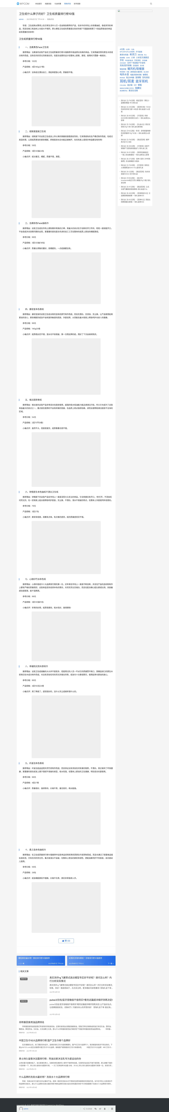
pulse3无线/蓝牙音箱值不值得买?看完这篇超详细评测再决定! (81, 1000)
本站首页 (38, 4)
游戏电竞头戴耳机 (136, 72)
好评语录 (77, 4)
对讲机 (128, 58)
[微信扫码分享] (95, 1109)
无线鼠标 (136, 65)
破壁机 (145, 75)
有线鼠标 (122, 72)
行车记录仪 (123, 85)
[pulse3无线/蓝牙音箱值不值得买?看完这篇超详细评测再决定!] (33, 1007)
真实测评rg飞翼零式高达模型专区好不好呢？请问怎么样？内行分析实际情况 (81, 979)
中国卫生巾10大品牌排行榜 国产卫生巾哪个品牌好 (44, 1040)
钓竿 (135, 85)
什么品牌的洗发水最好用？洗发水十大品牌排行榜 (44, 1077)
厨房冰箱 (140, 55)
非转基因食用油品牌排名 (31, 1022)
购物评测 (67, 4)
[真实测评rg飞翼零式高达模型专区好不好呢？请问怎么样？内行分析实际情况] (33, 985)
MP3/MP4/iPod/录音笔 (127, 52)
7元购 (132, 49)
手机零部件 (123, 63)
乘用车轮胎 (124, 55)
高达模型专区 (123, 91)
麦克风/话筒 (133, 91)
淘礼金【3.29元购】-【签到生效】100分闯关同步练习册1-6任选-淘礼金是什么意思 (135, 109)
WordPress (60, 1105)
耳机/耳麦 (127, 81)
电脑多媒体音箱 (136, 75)
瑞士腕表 (146, 72)
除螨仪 (138, 88)
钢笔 (140, 85)
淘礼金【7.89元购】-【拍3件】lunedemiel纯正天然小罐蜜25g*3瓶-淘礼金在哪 (136, 180)
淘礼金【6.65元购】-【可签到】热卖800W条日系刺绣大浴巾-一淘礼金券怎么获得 (135, 118)
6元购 (128, 49)
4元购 (122, 49)
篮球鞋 (138, 77)
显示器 (142, 65)
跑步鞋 (130, 85)
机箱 (128, 72)
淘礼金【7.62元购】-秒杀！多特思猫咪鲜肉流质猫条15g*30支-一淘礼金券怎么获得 (135, 133)
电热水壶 (124, 74)
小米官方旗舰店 (142, 57)
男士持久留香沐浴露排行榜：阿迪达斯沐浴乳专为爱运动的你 (50, 1058)
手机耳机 (137, 60)
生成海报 (88, 1109)
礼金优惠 (58, 4)
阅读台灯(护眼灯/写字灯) (127, 88)
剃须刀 (133, 54)
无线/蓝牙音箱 (126, 65)
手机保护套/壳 (129, 60)
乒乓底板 (139, 52)
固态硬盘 (122, 58)
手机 (122, 60)
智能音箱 (123, 69)
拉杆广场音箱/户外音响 (136, 63)
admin (21, 19)
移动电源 (122, 77)
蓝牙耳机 (142, 81)
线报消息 (48, 4)
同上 (145, 55)
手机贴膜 (144, 60)
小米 (133, 57)
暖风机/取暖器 (135, 68)
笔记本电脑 (130, 77)
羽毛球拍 (146, 77)
